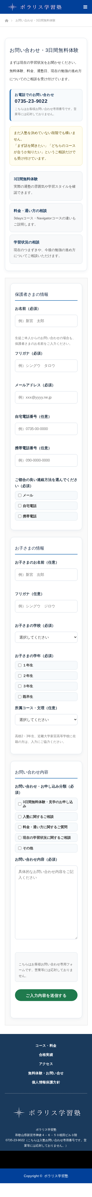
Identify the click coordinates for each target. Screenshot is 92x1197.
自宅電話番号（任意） (33, 417)
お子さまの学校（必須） (35, 626)
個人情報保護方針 (46, 1082)
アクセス (46, 1064)
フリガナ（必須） (29, 353)
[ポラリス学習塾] (34, 7)
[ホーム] (6, 19)
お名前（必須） (28, 309)
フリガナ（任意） (29, 594)
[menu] (85, 7)
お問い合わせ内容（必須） (37, 859)
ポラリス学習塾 (56, 1176)
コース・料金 (46, 1045)
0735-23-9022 (31, 101)
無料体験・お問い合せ (46, 1073)
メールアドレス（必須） (35, 385)
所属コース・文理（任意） (37, 708)
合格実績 (46, 1055)
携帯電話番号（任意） (33, 448)
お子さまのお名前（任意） (37, 562)
